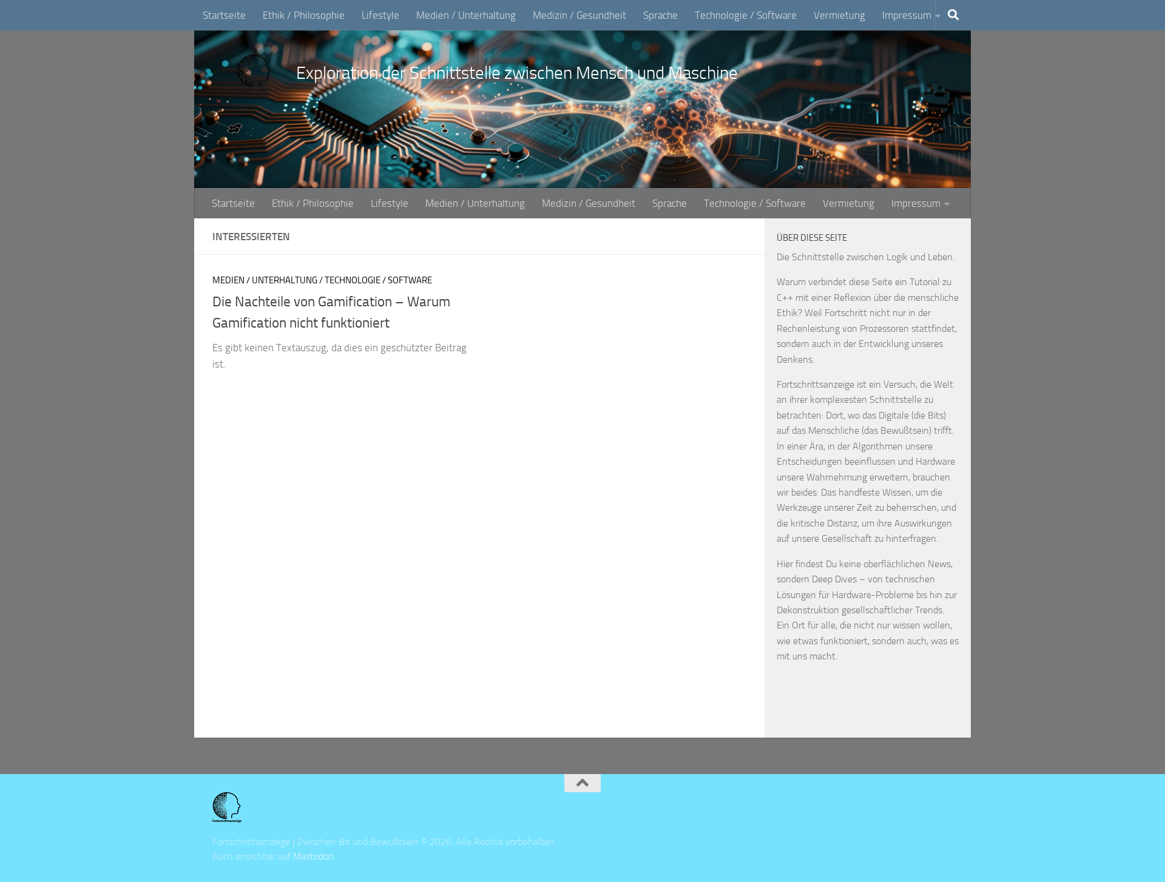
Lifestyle (380, 15)
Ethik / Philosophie (304, 15)
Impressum (906, 15)
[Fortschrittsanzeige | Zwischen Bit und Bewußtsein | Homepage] (254, 73)
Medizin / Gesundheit (579, 15)
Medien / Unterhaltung (466, 15)
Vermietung (839, 15)
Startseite (224, 15)
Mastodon (313, 856)
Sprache (660, 15)
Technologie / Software (746, 15)
